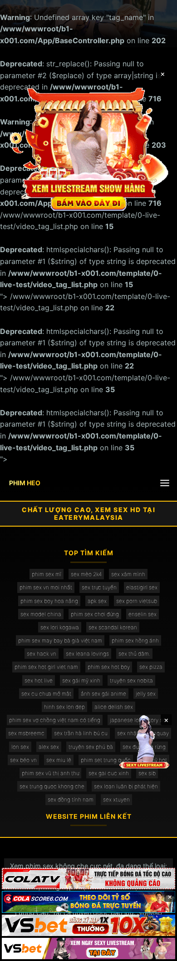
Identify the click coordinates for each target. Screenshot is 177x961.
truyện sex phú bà (91, 746)
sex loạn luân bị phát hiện (126, 786)
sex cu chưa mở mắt (46, 693)
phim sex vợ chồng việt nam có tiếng (54, 720)
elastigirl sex (141, 587)
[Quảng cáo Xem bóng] (88, 878)
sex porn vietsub (136, 601)
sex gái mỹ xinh (81, 680)
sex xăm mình (128, 574)
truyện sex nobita (131, 680)
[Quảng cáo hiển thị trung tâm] (88, 148)
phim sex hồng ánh (135, 640)
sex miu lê (58, 760)
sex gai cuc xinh (108, 773)
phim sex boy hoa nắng (49, 601)
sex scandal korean (112, 627)
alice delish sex (113, 706)
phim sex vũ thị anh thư (50, 773)
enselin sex (142, 614)
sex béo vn (23, 760)
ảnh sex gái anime (103, 693)
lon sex (20, 746)
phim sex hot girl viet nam (46, 666)
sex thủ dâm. (134, 653)
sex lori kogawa (59, 627)
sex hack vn (41, 653)
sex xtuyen (116, 799)
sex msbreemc (26, 733)
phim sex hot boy (109, 666)
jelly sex (146, 693)
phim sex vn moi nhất (46, 587)
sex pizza (150, 666)
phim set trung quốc (106, 760)
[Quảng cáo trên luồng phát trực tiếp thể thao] (88, 948)
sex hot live (39, 680)
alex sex (49, 746)
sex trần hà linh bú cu (81, 733)
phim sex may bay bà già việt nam (60, 640)
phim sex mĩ (46, 574)
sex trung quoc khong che (52, 786)
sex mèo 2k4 (86, 574)
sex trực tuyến (99, 587)
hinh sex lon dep (64, 706)
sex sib (147, 773)
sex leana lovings (87, 653)
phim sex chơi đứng (95, 614)
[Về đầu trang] (157, 950)
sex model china (40, 614)
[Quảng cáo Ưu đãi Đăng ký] (88, 901)
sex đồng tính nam (70, 799)
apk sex (97, 601)
